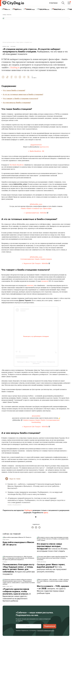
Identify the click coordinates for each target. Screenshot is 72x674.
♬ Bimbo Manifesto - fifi (36, 151)
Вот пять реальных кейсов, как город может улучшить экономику (52, 568)
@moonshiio (36, 416)
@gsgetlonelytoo (36, 145)
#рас (40, 208)
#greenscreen (44, 147)
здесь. (45, 513)
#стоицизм (35, 208)
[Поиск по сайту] (63, 3)
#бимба (23, 208)
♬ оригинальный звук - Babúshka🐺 (36, 213)
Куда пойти (6, 539)
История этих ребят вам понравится (19, 569)
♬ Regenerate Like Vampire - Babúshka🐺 (36, 263)
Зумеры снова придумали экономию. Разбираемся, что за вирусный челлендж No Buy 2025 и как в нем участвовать (35, 493)
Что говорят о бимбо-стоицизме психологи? (20, 99)
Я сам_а (5, 561)
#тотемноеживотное (27, 259)
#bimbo (42, 420)
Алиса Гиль (6, 46)
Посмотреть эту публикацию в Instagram (36, 336)
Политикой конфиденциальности (45, 630)
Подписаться (49, 626)
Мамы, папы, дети (7, 586)
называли (44, 281)
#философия (47, 208)
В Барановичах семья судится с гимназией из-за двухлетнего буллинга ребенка (17, 595)
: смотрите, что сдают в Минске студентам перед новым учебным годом (53, 589)
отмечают (30, 285)
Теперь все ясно (41, 561)
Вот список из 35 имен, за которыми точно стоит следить (52, 547)
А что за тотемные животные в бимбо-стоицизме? (23, 94)
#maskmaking (36, 422)
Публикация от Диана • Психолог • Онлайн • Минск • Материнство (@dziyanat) (36, 362)
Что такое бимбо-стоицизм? (14, 90)
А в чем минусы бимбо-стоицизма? (17, 103)
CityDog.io (14, 67)
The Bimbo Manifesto (16, 165)
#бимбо (28, 208)
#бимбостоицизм (46, 259)
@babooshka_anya (36, 204)
